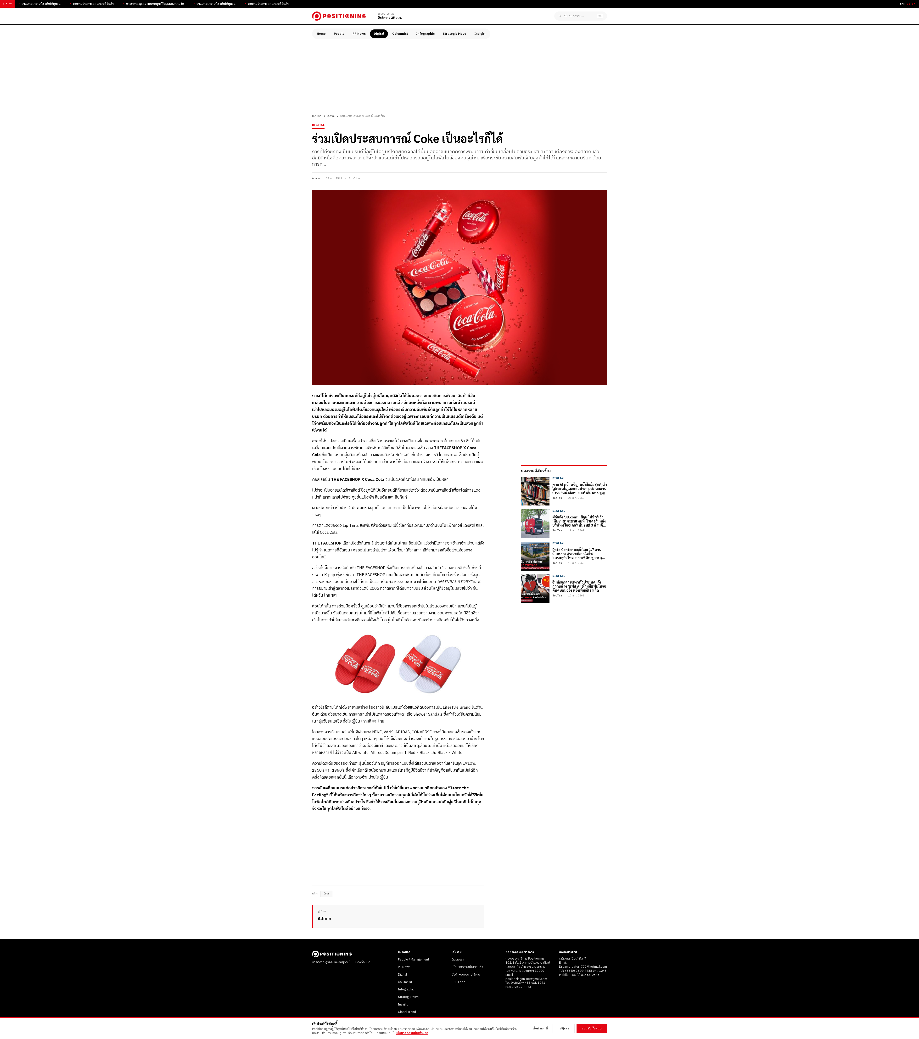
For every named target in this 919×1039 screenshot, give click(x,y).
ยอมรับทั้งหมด (592, 1028)
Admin (316, 178)
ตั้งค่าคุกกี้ (540, 1028)
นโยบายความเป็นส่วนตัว (467, 967)
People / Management (413, 959)
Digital (379, 33)
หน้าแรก (316, 116)
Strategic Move (454, 33)
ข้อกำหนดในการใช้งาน (466, 974)
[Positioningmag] (339, 16)
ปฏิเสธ (565, 1028)
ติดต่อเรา (458, 959)
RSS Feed (458, 982)
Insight (480, 33)
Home (321, 33)
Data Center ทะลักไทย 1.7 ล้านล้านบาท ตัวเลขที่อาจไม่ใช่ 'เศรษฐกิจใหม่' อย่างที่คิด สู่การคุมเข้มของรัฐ (578, 553)
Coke (326, 894)
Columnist (400, 33)
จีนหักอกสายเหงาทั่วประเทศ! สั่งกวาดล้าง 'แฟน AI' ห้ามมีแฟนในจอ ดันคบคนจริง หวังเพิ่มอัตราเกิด (579, 586)
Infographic (425, 33)
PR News (359, 33)
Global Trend (407, 1012)
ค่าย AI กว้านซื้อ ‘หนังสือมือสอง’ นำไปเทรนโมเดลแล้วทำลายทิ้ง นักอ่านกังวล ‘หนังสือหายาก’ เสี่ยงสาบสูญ (579, 488)
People (339, 33)
